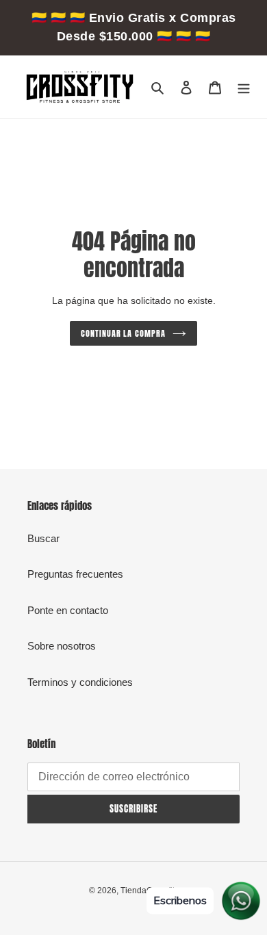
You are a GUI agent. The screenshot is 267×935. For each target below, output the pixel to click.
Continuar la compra (123, 333)
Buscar (43, 538)
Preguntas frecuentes (75, 574)
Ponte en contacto (67, 610)
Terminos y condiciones (80, 682)
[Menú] (243, 87)
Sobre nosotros (61, 646)
